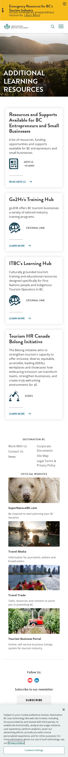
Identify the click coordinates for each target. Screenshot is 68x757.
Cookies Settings (34, 750)
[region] (34, 731)
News (12, 457)
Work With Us (17, 446)
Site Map (43, 456)
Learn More (32, 15)
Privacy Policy (16, 743)
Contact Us (15, 451)
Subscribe (34, 700)
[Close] (64, 710)
